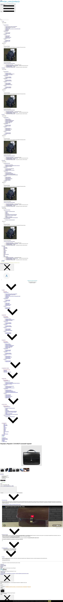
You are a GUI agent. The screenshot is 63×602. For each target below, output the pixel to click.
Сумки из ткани (7, 32)
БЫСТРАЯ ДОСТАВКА (9, 64)
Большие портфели (8, 325)
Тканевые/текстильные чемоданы (10, 391)
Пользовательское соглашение (10, 573)
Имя (1, 583)
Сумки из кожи (7, 33)
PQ (4, 432)
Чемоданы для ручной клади (9, 168)
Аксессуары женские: (7, 218)
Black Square (5, 248)
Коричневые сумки (8, 37)
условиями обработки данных (10, 586)
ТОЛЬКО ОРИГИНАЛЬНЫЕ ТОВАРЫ (12, 65)
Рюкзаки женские (8, 133)
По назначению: (6, 71)
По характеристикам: (7, 163)
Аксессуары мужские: (7, 406)
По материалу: (6, 75)
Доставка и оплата (4, 438)
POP (4, 433)
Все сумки (5, 291)
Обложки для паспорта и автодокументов (11, 217)
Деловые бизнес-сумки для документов (11, 26)
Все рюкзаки (6, 341)
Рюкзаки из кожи (7, 350)
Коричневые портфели (8, 84)
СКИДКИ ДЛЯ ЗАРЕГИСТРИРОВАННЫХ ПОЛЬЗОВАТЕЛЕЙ (9, 262)
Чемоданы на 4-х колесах (9, 164)
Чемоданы (3, 160)
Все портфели (6, 316)
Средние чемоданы (8, 169)
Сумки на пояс (7, 295)
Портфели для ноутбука (8, 74)
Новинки (5, 41)
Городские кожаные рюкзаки (9, 120)
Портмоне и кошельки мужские (10, 211)
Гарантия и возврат (5, 439)
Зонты (6, 412)
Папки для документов (8, 216)
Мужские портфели (8, 332)
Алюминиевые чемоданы (9, 173)
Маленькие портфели (8, 80)
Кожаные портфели (8, 322)
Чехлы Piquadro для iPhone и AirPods (10, 215)
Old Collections (6, 256)
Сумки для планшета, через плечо (10, 27)
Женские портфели (8, 87)
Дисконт (3, 260)
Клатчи (6, 212)
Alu (4, 246)
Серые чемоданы (7, 179)
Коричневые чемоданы (8, 178)
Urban (4, 251)
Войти (1, 0)
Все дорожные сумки (7, 369)
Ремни (6, 409)
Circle (4, 253)
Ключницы (7, 213)
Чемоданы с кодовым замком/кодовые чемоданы (12, 165)
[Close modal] (7, 578)
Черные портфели (8, 328)
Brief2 (4, 249)
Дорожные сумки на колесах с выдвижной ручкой (12, 28)
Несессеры (7, 30)
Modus (5, 252)
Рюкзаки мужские (8, 132)
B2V (4, 426)
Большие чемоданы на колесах (9, 170)
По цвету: (5, 34)
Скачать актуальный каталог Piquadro (9, 63)
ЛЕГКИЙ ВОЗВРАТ (9, 66)
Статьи (3, 261)
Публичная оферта (3, 573)
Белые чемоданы (7, 180)
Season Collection (6, 254)
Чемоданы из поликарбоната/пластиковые (11, 174)
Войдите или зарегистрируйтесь (32, 280)
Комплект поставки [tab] (5, 534)
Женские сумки (7, 308)
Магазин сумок (2, 263)
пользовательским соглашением (21, 586)
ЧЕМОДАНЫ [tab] (4, 378)
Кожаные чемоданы (8, 172)
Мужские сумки (7, 40)
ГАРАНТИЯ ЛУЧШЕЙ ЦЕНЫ (10, 113)
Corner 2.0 (5, 250)
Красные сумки (7, 305)
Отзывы (3, 440)
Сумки (3, 21)
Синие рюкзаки (7, 129)
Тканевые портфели (8, 77)
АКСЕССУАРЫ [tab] (4, 404)
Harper (5, 429)
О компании (4, 437)
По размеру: (5, 78)
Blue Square (5, 247)
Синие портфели (7, 83)
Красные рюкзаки (8, 130)
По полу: (5, 38)
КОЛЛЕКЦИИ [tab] (4, 423)
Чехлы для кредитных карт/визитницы (11, 214)
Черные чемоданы (8, 394)
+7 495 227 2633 (2, 4)
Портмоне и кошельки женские (10, 416)
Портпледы (7, 29)
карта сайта (2, 574)
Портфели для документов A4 (9, 319)
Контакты (1, 566)
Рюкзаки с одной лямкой (9, 121)
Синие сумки (7, 36)
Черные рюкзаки (7, 128)
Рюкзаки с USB (7, 122)
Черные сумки (7, 35)
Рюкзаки (3, 114)
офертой (29, 586)
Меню (1, 11)
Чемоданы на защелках (8, 166)
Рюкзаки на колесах (8, 119)
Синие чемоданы (7, 395)
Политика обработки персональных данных (22, 573)
